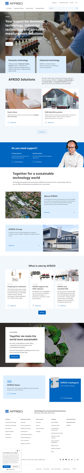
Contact (72, 2)
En (76, 2)
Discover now (14, 356)
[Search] (77, 8)
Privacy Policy (46, 469)
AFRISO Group (15, 229)
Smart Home (12, 112)
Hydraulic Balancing (26, 437)
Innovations (8, 437)
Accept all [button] (6, 466)
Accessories (8, 428)
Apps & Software (9, 431)
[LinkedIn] (69, 459)
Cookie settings (66, 469)
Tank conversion (25, 440)
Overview (23, 422)
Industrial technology (10, 422)
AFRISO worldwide (55, 448)
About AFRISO (50, 196)
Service (38, 425)
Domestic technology (10, 425)
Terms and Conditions (56, 469)
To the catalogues (67, 398)
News (52, 451)
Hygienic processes (25, 443)
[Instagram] (60, 459)
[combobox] (17, 450)
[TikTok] (72, 459)
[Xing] (77, 459)
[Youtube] (66, 459)
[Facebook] (63, 459)
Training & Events (70, 419)
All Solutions (42, 132)
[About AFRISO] (23, 205)
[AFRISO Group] (61, 238)
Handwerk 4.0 (24, 431)
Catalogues (8, 434)
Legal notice (38, 469)
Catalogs (38, 431)
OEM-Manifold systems (53, 112)
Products (18, 44)
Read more (13, 305)
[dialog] (11, 460)
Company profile (55, 425)
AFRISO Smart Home (26, 428)
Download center (64, 2)
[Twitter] (75, 459)
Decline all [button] (15, 466)
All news (42, 312)
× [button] (19, 450)
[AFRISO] (14, 3)
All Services (39, 162)
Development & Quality (57, 433)
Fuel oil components (26, 425)
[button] (11, 469)
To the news (13, 393)
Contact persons (19, 162)
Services (9, 44)
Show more (13, 122)
